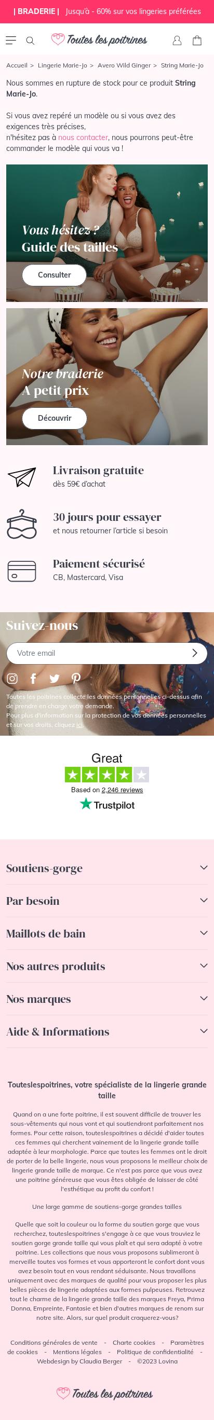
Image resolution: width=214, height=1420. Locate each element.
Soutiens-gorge (44, 868)
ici (79, 724)
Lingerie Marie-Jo (62, 65)
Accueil (17, 65)
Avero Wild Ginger (124, 65)
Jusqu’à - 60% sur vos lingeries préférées (107, 11)
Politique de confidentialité (155, 1352)
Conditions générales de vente (54, 1342)
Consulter (54, 275)
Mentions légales (77, 1352)
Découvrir (54, 418)
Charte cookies (134, 1342)
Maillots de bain (46, 933)
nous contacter (83, 137)
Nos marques (38, 999)
